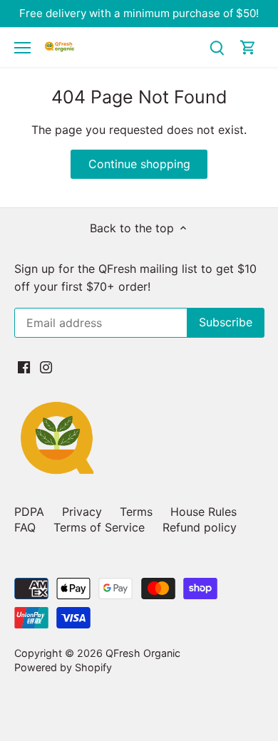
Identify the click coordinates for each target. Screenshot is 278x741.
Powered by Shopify (63, 667)
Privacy (82, 511)
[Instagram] (46, 366)
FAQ (25, 527)
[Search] (216, 47)
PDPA (29, 511)
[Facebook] (24, 366)
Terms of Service (99, 527)
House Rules (203, 511)
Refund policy (200, 527)
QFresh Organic (142, 653)
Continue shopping (139, 164)
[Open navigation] (22, 47)
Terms (136, 511)
